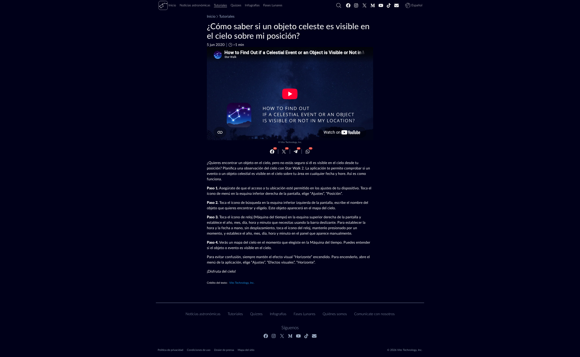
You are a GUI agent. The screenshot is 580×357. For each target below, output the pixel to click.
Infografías (278, 314)
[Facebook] (348, 5)
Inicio (211, 16)
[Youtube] (381, 5)
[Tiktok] (389, 5)
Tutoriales (226, 16)
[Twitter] (364, 5)
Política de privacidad (170, 350)
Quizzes (256, 314)
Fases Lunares (304, 314)
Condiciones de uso (198, 350)
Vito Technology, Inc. (291, 142)
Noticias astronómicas (203, 314)
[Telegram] (296, 151)
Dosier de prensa (224, 350)
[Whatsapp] (308, 151)
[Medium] (372, 5)
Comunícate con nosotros (374, 314)
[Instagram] (356, 5)
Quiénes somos (335, 314)
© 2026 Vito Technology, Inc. (404, 350)
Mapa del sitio (246, 350)
